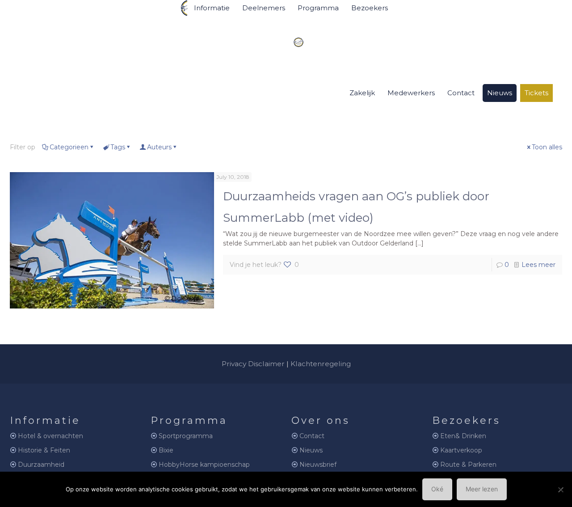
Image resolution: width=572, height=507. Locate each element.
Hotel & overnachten (50, 436)
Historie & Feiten (44, 450)
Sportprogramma (186, 436)
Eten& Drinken (463, 436)
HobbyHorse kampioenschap (204, 465)
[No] (560, 489)
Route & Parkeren (468, 465)
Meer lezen (482, 489)
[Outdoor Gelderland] (292, 38)
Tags (117, 147)
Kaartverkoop (461, 450)
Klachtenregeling (320, 363)
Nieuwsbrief (317, 465)
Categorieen (69, 147)
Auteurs (159, 147)
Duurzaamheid (41, 465)
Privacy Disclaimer (253, 363)
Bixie (166, 450)
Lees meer (538, 265)
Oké (437, 489)
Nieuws (311, 450)
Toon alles (547, 147)
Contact (311, 436)
